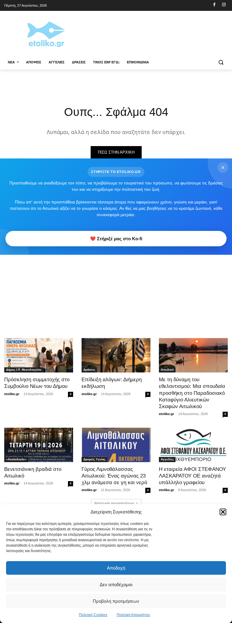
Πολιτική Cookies (93, 615)
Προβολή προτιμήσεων (116, 601)
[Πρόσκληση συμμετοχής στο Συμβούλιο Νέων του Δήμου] (38, 355)
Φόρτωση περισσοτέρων (114, 503)
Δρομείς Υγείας (94, 459)
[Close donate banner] (223, 167)
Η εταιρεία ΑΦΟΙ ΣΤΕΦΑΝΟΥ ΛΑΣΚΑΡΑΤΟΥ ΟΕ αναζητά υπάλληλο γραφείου (192, 475)
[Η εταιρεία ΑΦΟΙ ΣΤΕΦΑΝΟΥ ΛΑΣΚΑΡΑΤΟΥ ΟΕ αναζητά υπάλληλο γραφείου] (193, 445)
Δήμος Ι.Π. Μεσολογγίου (23, 369)
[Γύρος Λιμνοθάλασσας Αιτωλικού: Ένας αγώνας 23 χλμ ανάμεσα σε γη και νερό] (116, 445)
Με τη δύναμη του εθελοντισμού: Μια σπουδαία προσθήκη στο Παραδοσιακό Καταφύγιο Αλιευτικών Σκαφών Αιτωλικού (192, 393)
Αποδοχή (116, 567)
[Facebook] (214, 5)
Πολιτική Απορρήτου (133, 615)
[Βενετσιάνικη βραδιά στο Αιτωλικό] (38, 445)
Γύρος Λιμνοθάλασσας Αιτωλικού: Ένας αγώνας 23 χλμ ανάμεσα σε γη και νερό (114, 475)
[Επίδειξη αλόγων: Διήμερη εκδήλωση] (116, 355)
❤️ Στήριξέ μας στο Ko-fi (116, 238)
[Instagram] (224, 5)
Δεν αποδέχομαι (116, 584)
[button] (223, 512)
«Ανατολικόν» (16, 459)
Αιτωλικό (167, 369)
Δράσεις (89, 369)
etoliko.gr (11, 394)
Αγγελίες (167, 459)
